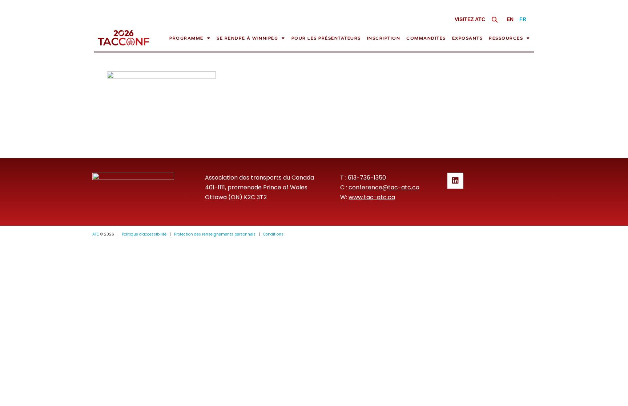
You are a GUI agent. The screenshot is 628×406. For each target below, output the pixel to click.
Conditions (273, 234)
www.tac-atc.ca (372, 197)
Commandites (426, 38)
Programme (186, 38)
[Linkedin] (455, 181)
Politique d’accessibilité (144, 234)
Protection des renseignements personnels (214, 234)
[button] (495, 19)
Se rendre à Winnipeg (247, 38)
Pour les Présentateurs (326, 38)
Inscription (383, 38)
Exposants (467, 38)
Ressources (506, 38)
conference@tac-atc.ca (384, 187)
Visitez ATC (470, 19)
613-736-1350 (367, 177)
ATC (95, 234)
